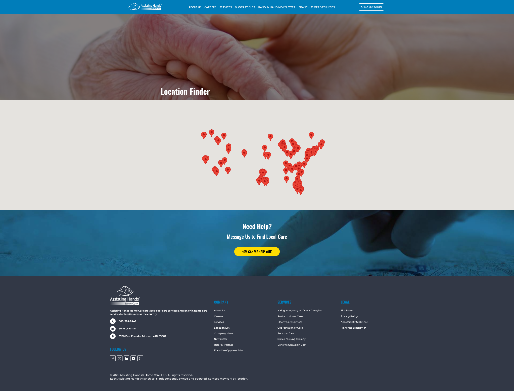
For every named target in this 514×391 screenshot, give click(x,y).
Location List (221, 327)
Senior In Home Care (290, 316)
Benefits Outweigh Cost (291, 344)
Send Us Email (127, 328)
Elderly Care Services (289, 321)
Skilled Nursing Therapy (291, 338)
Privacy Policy (349, 316)
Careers (218, 316)
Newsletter (220, 338)
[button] (371, 7)
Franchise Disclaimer (353, 327)
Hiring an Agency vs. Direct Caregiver (299, 310)
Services (219, 321)
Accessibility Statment (354, 321)
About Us (219, 310)
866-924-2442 (127, 321)
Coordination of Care (290, 327)
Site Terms (347, 310)
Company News (224, 333)
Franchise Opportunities (228, 350)
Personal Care (285, 333)
